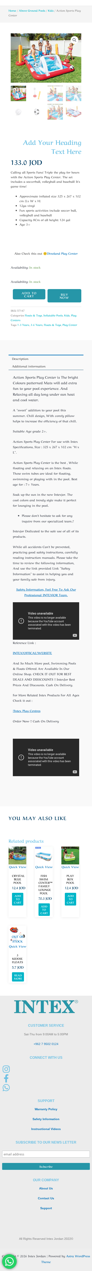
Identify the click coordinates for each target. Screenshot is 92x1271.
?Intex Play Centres (26, 710)
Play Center (69, 325)
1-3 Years (23, 325)
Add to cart (29, 294)
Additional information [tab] (29, 366)
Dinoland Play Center (62, 253)
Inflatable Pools (53, 315)
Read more (18, 976)
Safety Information (46, 1119)
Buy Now (64, 295)
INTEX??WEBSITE (32, 652)
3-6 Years (36, 325)
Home (12, 10)
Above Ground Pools (32, 10)
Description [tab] (20, 358)
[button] (74, 40)
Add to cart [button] (17, 899)
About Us (46, 1188)
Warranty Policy (46, 1109)
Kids (50, 10)
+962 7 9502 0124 (46, 1044)
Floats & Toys (33, 315)
